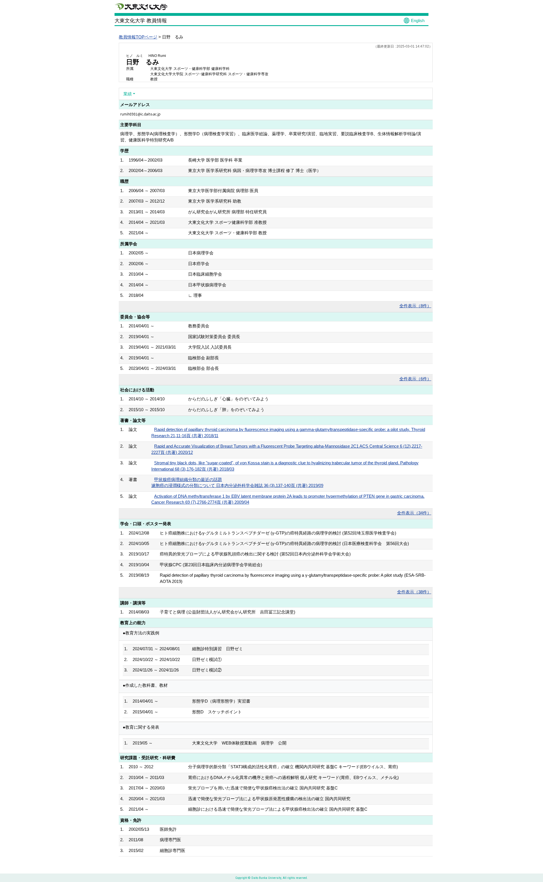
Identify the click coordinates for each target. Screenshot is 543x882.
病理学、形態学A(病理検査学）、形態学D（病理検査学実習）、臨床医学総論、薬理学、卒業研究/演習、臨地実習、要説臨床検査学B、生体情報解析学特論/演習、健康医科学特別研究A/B (270, 136)
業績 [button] (127, 93)
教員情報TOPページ (138, 37)
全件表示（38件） (414, 591)
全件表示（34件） (414, 512)
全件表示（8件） (415, 305)
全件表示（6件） (415, 378)
